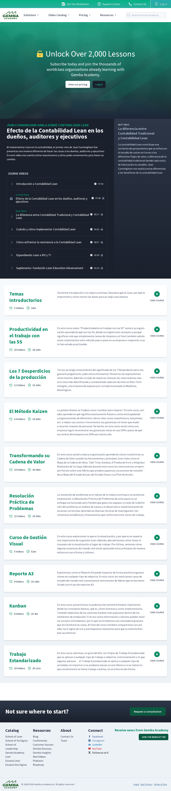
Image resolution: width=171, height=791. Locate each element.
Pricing (83, 15)
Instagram (98, 740)
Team (64, 740)
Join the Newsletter (153, 737)
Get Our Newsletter (78, 4)
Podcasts (38, 760)
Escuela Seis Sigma (16, 764)
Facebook (97, 736)
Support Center (111, 4)
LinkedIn (97, 744)
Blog (35, 736)
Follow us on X (100, 752)
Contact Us (140, 4)
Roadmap (38, 764)
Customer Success (43, 744)
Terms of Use (160, 784)
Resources (107, 15)
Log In (99, 84)
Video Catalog (57, 15)
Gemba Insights (42, 752)
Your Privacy (146, 784)
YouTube (97, 748)
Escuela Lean (12, 760)
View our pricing (77, 84)
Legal (136, 784)
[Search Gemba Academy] (129, 15)
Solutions (30, 15)
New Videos (39, 756)
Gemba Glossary (42, 748)
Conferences (40, 740)
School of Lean (13, 736)
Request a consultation (147, 711)
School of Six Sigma (16, 740)
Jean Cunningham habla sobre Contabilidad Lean (48, 125)
